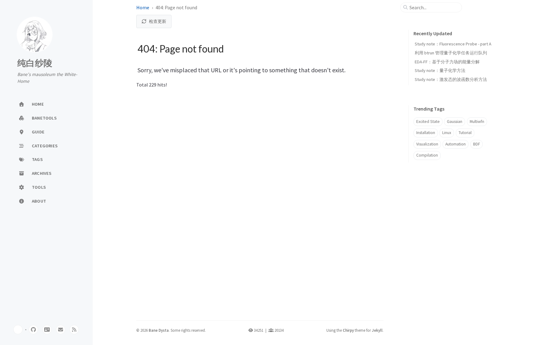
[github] (33, 329)
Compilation (427, 155)
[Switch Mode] (18, 329)
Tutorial (465, 132)
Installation (425, 132)
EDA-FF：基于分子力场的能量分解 (447, 62)
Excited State (428, 121)
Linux (446, 132)
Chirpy (348, 330)
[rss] (74, 329)
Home (142, 7)
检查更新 (157, 21)
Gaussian (454, 121)
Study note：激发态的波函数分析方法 (451, 79)
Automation (455, 144)
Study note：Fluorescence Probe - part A (453, 44)
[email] (60, 329)
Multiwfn (477, 121)
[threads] (47, 329)
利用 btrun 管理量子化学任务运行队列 (451, 53)
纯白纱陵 (34, 63)
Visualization (427, 144)
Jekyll (377, 330)
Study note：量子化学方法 (440, 70)
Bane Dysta (159, 330)
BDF (476, 144)
